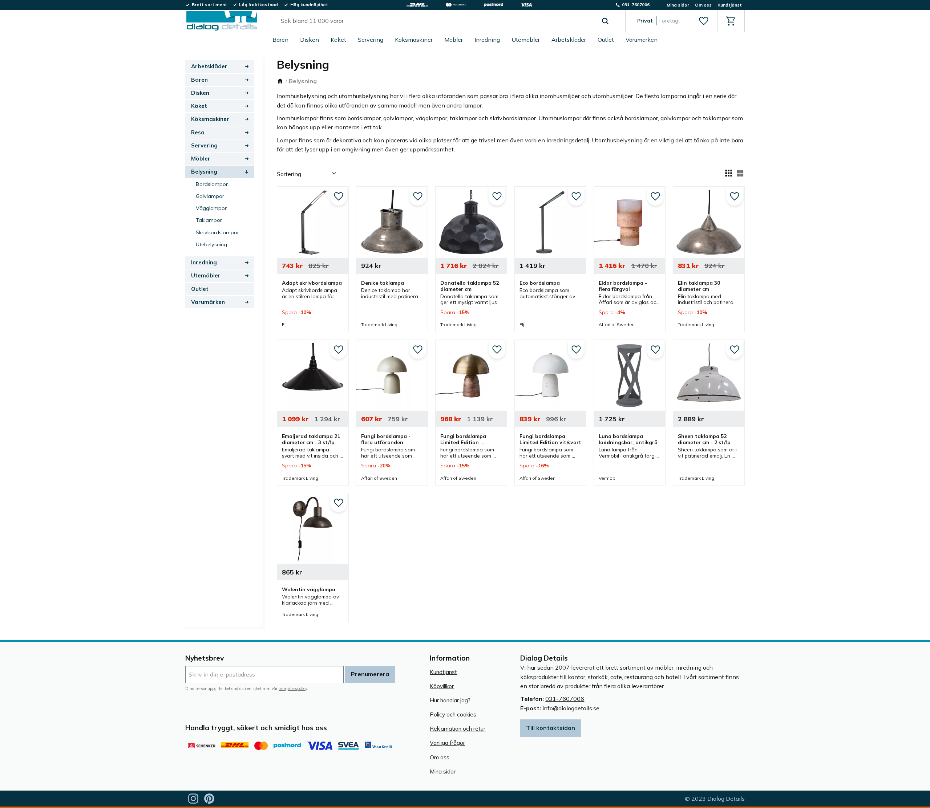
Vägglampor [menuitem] (211, 208)
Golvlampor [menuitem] (210, 196)
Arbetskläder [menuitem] (568, 39)
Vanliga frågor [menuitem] (447, 742)
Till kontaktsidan (550, 727)
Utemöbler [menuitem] (526, 39)
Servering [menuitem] (370, 39)
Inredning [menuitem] (487, 39)
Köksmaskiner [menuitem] (414, 39)
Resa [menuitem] (198, 132)
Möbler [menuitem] (453, 39)
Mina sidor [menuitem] (678, 5)
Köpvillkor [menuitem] (442, 686)
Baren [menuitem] (280, 39)
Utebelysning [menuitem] (211, 244)
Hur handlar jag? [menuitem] (450, 700)
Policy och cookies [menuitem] (453, 714)
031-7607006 (564, 698)
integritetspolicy (293, 688)
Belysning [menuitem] (204, 171)
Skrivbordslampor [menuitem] (217, 232)
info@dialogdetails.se (570, 708)
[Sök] (605, 21)
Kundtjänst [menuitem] (729, 5)
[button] (703, 21)
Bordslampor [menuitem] (212, 184)
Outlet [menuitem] (606, 39)
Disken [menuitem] (309, 39)
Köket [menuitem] (338, 39)
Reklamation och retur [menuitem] (457, 728)
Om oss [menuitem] (703, 5)
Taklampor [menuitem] (209, 220)
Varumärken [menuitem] (642, 39)
